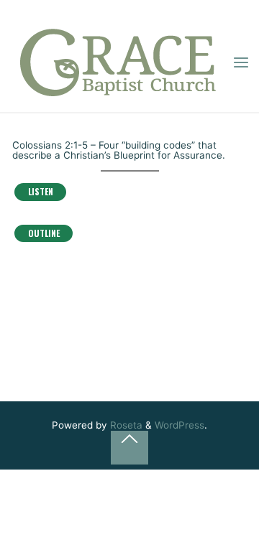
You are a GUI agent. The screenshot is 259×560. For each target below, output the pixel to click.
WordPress (179, 425)
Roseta (124, 425)
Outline (43, 232)
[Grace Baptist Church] (117, 62)
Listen (40, 191)
